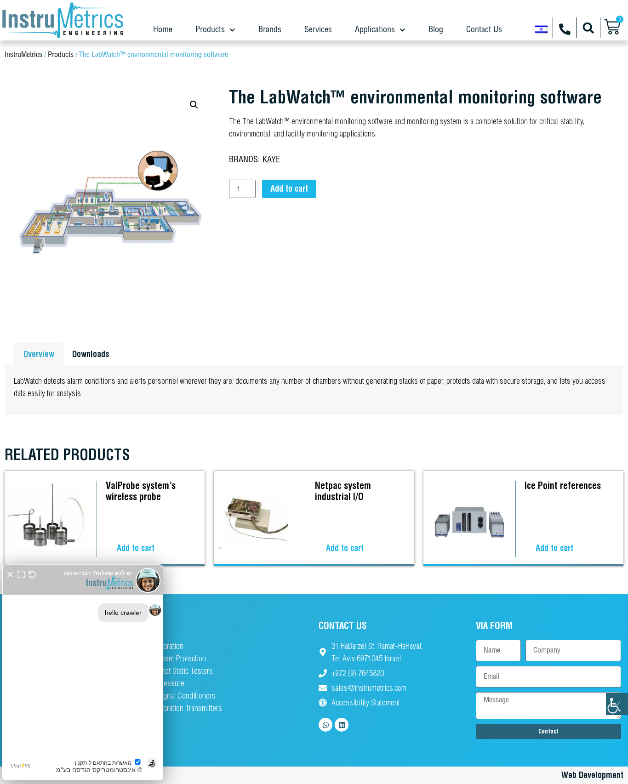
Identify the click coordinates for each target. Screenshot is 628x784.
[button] (588, 27)
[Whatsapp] (325, 725)
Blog (435, 30)
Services (318, 30)
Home (162, 30)
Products (210, 30)
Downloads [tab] (90, 354)
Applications (375, 30)
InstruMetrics (23, 54)
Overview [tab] (38, 354)
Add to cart (289, 188)
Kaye (271, 160)
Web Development (592, 775)
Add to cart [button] (135, 548)
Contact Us (484, 30)
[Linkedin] (341, 725)
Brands (269, 30)
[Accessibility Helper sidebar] (617, 704)
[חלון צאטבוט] (82, 672)
